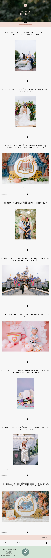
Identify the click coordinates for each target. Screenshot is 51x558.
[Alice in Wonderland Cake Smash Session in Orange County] (27, 362)
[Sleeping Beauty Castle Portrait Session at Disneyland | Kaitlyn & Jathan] (27, 81)
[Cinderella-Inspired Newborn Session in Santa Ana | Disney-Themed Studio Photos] (27, 532)
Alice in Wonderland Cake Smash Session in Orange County (25, 316)
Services (44, 550)
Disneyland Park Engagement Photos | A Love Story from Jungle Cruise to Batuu (25, 260)
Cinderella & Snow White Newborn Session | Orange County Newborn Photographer (25, 147)
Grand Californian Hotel (25, 206)
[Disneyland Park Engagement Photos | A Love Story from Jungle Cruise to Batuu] (27, 306)
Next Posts (44, 537)
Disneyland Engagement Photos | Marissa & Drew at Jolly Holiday (25, 429)
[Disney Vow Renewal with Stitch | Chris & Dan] (27, 250)
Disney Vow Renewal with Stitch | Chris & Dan (25, 203)
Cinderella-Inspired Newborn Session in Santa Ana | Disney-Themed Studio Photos (25, 485)
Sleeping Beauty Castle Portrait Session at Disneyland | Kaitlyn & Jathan (25, 34)
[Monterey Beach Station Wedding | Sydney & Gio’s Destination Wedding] (27, 137)
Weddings (33, 206)
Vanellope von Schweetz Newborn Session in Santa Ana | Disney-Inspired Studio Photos (25, 372)
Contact (44, 551)
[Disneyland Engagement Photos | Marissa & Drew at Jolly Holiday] (27, 475)
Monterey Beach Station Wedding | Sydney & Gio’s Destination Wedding (25, 91)
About (38, 551)
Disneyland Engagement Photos (27, 262)
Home (38, 550)
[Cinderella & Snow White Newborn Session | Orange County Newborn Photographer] (27, 194)
